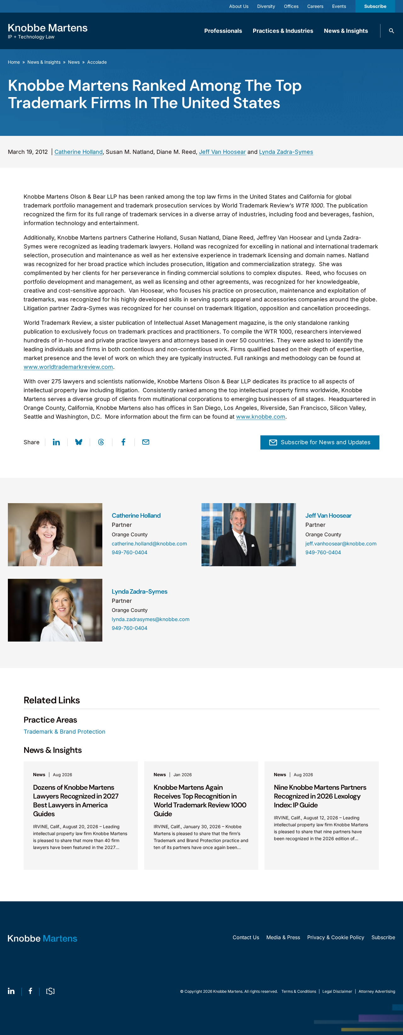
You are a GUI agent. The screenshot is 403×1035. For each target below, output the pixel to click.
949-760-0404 (129, 552)
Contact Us (246, 937)
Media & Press (283, 937)
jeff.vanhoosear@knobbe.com (341, 543)
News (74, 62)
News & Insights (346, 30)
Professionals (223, 30)
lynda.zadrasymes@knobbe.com (151, 619)
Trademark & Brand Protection (64, 731)
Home (14, 62)
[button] (392, 31)
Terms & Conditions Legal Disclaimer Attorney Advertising (338, 991)
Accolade (97, 62)
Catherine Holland (78, 151)
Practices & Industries (283, 30)
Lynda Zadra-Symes (286, 151)
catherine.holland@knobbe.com (149, 543)
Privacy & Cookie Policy (335, 937)
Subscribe (375, 6)
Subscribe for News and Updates (326, 442)
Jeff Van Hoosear (222, 151)
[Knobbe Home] (42, 938)
